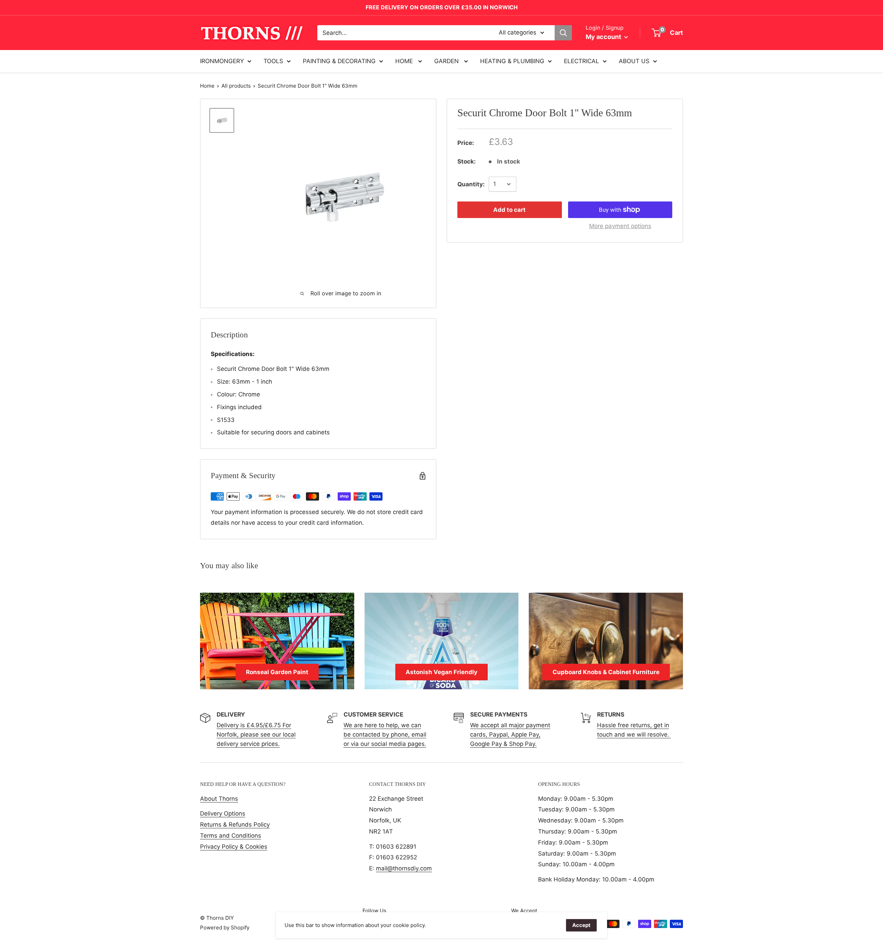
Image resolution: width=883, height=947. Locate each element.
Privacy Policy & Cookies (233, 846)
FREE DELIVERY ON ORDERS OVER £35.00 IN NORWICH (442, 7)
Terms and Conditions (230, 835)
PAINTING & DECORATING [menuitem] (339, 61)
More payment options (620, 226)
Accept (581, 925)
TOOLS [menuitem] (273, 61)
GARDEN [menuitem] (447, 61)
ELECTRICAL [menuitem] (581, 61)
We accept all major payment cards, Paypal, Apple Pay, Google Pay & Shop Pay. (510, 734)
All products (236, 85)
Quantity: (471, 183)
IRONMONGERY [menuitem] (222, 61)
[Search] (563, 32)
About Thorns (219, 798)
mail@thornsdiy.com (404, 868)
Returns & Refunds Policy (235, 824)
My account (604, 36)
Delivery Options (222, 813)
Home (207, 85)
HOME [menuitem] (405, 61)
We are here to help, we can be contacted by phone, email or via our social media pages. (385, 734)
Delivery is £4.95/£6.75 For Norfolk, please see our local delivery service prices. (256, 734)
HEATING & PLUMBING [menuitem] (512, 61)
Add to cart (509, 209)
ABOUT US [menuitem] (634, 61)
